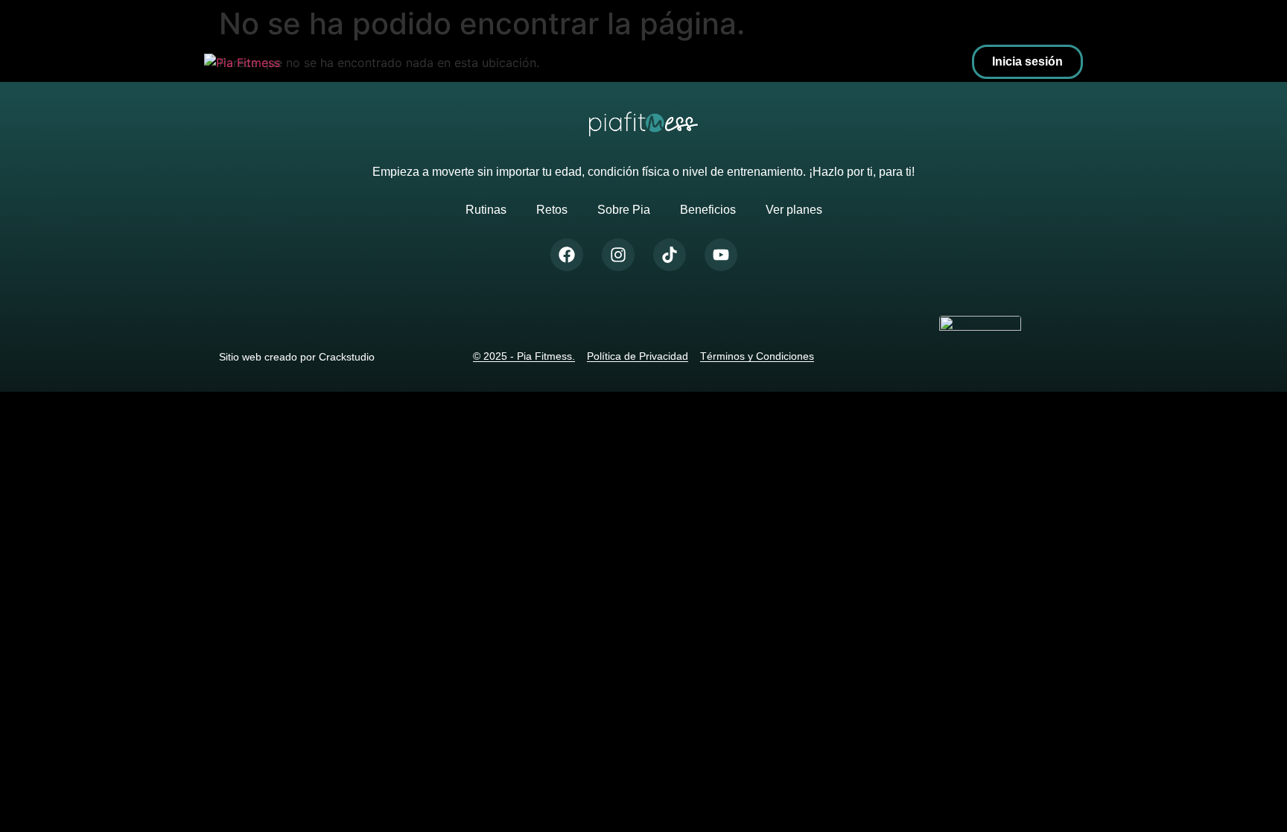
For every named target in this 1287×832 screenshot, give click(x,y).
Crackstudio (347, 357)
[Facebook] (566, 254)
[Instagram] (618, 254)
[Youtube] (721, 254)
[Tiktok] (669, 254)
